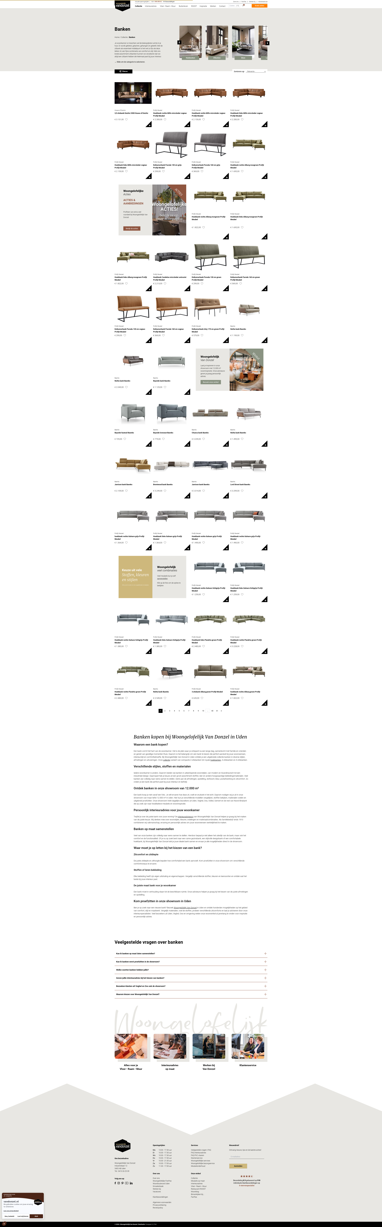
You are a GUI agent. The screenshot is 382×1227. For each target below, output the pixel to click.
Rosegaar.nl (149, 1224)
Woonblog (195, 1192)
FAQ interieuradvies (198, 1153)
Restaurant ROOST (198, 1189)
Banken (132, 37)
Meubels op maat (198, 1181)
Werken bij (252, 1)
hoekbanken (215, 760)
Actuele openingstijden (142, 1)
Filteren (125, 71)
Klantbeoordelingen (160, 1197)
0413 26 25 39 (123, 1171)
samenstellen (162, 579)
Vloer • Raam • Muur (199, 1186)
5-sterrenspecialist (246, 1185)
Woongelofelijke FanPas (162, 1181)
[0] (243, 6)
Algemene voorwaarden (162, 1202)
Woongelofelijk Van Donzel (185, 907)
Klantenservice (262, 1)
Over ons (236, 1)
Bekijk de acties (132, 228)
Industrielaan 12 (121, 1166)
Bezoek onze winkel (211, 382)
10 (203, 711)
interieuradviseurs (185, 816)
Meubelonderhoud (198, 1166)
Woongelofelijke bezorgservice (203, 1163)
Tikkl (155, 1224)
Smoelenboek (158, 1186)
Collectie (124, 37)
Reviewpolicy (158, 1208)
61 (217, 711)
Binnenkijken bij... (197, 1194)
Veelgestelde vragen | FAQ (201, 1150)
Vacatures (157, 1192)
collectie (166, 760)
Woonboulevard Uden (161, 1183)
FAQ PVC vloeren (197, 1155)
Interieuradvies (197, 1183)
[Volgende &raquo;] (221, 711)
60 (212, 711)
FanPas (243, 1)
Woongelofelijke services (200, 1161)
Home (117, 37)
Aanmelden (238, 1166)
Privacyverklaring (159, 1205)
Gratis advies (259, 6)
